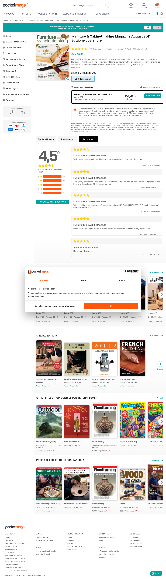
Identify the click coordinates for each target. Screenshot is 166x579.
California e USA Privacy (15, 561)
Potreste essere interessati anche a (60, 460)
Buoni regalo (12, 88)
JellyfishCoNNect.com (138, 546)
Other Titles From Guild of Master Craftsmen (66, 397)
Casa (8, 36)
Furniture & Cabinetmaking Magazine (64, 20)
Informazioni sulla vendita (109, 551)
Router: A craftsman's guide (104, 379)
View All (160, 398)
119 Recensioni (96, 49)
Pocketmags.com (137, 540)
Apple (69, 537)
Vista (38, 322)
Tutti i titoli (9, 537)
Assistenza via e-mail (45, 540)
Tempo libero (101, 14)
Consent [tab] (44, 280)
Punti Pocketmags (74, 546)
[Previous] (38, 421)
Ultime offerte (12, 82)
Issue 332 (40, 313)
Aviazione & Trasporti (75, 14)
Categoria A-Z (13, 77)
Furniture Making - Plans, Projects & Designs (76, 379)
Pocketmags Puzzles (16, 59)
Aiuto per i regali (43, 554)
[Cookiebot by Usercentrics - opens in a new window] (127, 272)
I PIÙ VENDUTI (9, 14)
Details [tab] (83, 280)
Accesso (102, 557)
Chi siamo (134, 537)
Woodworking (42, 20)
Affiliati (101, 540)
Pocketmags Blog (12, 549)
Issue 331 (68, 313)
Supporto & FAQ (42, 537)
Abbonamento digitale (11, 20)
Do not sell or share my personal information (55, 306)
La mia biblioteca (14, 47)
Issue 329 (124, 313)
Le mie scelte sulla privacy (16, 570)
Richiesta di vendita (106, 554)
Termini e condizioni (13, 564)
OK (110, 306)
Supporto (10, 100)
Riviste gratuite (11, 546)
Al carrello (46, 322)
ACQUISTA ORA (153, 96)
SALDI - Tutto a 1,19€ (16, 42)
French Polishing (128, 379)
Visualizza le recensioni (53, 202)
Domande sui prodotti (107, 537)
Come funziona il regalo (46, 551)
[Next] (161, 294)
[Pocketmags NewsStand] (16, 5)
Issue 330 (96, 313)
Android (70, 540)
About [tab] (122, 280)
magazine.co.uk (136, 543)
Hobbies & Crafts (28, 20)
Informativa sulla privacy (15, 558)
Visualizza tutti (156, 273)
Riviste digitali (72, 549)
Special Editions (47, 335)
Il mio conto (11, 53)
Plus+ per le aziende (13, 555)
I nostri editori (10, 552)
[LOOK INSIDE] (52, 79)
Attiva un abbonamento (17, 94)
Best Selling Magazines (14, 543)
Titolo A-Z (11, 71)
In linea (70, 543)
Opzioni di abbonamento (130, 115)
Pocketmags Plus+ (15, 65)
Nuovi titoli (9, 540)
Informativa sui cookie (14, 567)
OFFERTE (26, 14)
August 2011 (84, 20)
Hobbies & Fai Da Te (47, 14)
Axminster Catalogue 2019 (48, 379)
